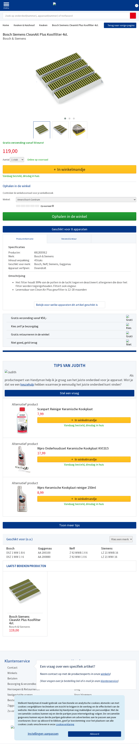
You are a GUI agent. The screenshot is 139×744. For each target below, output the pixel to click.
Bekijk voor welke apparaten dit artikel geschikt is (67, 305)
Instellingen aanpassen (43, 734)
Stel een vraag (69, 393)
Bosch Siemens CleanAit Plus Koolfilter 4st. (25, 619)
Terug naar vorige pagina (121, 25)
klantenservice (109, 681)
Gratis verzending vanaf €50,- (29, 318)
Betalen (12, 678)
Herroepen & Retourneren (23, 689)
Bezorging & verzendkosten (24, 684)
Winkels (12, 673)
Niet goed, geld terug (24, 342)
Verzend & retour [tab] (69, 238)
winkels (105, 674)
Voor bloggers (83, 694)
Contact (12, 667)
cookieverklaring (65, 724)
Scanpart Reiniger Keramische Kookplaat (65, 409)
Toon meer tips (69, 525)
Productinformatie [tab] (24, 238)
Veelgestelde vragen (20, 694)
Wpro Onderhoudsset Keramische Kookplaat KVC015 (73, 448)
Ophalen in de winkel (69, 216)
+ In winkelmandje (69, 169)
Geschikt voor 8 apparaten (69, 229)
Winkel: (6, 199)
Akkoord (94, 733)
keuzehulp (27, 384)
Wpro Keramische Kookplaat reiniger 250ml (66, 487)
